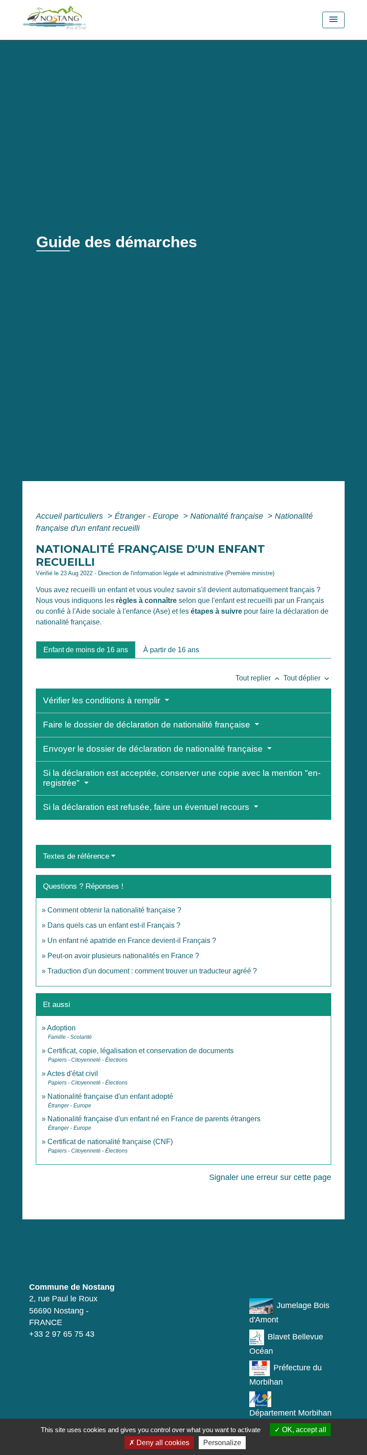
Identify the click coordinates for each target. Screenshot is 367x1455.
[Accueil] (78, 20)
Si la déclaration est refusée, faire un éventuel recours (147, 807)
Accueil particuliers (70, 516)
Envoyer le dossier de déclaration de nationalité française (154, 748)
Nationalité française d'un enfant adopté (110, 1096)
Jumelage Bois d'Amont (289, 1312)
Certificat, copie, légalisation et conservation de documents (140, 1051)
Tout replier (258, 678)
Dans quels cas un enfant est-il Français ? (113, 925)
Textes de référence (76, 856)
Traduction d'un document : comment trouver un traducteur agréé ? (152, 971)
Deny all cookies (162, 1442)
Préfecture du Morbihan (285, 1374)
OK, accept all (303, 1429)
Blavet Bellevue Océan (286, 1344)
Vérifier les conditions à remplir (102, 700)
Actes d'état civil (72, 1073)
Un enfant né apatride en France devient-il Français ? (131, 940)
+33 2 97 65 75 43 (61, 1334)
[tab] (86, 649)
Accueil (52, 261)
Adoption (61, 1028)
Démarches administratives (197, 261)
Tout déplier (307, 678)
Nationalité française (227, 516)
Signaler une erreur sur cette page (270, 1177)
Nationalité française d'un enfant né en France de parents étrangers (153, 1119)
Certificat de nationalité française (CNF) (110, 1141)
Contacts (60, 1256)
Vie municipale (105, 261)
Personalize (222, 1442)
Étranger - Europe (148, 516)
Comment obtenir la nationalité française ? (114, 910)
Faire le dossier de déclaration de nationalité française (147, 724)
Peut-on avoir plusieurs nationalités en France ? (123, 956)
